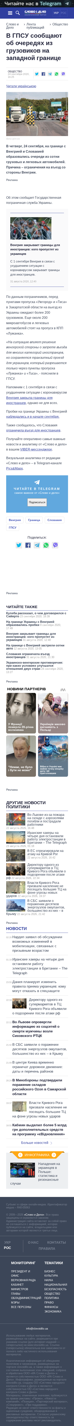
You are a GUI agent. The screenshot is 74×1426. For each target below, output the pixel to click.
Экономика (52, 1311)
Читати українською (21, 86)
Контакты (56, 1242)
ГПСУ (12, 527)
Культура (51, 1275)
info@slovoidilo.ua (37, 1328)
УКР (56, 13)
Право (49, 1302)
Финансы (51, 1307)
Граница (34, 520)
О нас (33, 1242)
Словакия (54, 520)
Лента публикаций (35, 26)
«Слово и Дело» (34, 1214)
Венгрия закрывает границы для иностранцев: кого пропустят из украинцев (35, 249)
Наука (48, 1280)
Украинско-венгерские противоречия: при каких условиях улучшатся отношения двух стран (35, 667)
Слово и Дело (12, 26)
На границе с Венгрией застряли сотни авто (35, 647)
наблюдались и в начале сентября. (32, 416)
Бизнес (49, 1271)
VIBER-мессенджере (36, 449)
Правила (47, 1248)
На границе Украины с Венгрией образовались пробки (33, 625)
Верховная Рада (23, 1280)
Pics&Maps (14, 468)
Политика (51, 1298)
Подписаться (37, 502)
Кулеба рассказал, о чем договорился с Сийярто (36, 614)
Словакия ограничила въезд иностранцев (30, 655)
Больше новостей (34, 1142)
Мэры (15, 1302)
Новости (16, 928)
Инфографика (37, 1155)
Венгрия (15, 520)
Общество (60, 24)
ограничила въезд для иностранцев (33, 430)
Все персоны (21, 1307)
